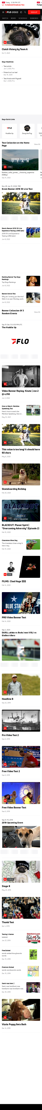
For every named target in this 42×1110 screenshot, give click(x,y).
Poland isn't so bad (10, 72)
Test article (7, 66)
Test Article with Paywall (12, 78)
